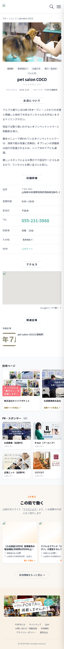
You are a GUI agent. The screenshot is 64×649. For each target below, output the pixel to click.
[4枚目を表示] (35, 58)
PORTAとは (20, 624)
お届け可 (36, 68)
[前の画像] (8, 42)
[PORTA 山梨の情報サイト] (11, 6)
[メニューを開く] (58, 6)
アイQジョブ (29, 509)
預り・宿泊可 (51, 68)
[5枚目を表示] (38, 58)
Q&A (47, 624)
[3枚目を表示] (33, 58)
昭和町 (10, 68)
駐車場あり (23, 68)
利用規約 (45, 628)
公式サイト (27, 248)
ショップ (13, 18)
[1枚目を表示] (25, 58)
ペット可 (32, 73)
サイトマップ (35, 624)
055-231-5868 (35, 220)
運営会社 (44, 632)
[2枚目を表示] (30, 58)
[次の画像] (56, 42)
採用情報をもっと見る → (32, 575)
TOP (5, 18)
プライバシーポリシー (26, 632)
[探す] (51, 6)
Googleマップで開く (49, 308)
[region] (32, 42)
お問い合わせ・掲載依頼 (26, 628)
